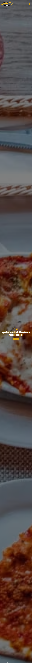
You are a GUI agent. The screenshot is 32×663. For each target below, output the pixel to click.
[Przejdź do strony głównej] (7, 3)
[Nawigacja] (30, 4)
